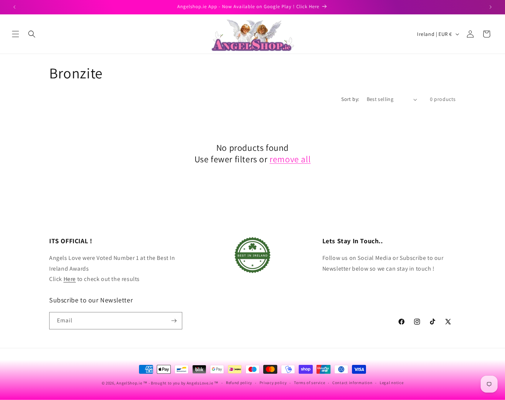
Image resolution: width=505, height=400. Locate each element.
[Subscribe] (174, 320)
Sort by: (350, 99)
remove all (290, 159)
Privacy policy (273, 382)
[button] (15, 34)
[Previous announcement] (14, 7)
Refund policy (239, 382)
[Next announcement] (490, 7)
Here (70, 279)
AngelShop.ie (129, 383)
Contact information (352, 382)
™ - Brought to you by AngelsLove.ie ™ (180, 383)
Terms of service (309, 382)
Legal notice (391, 382)
